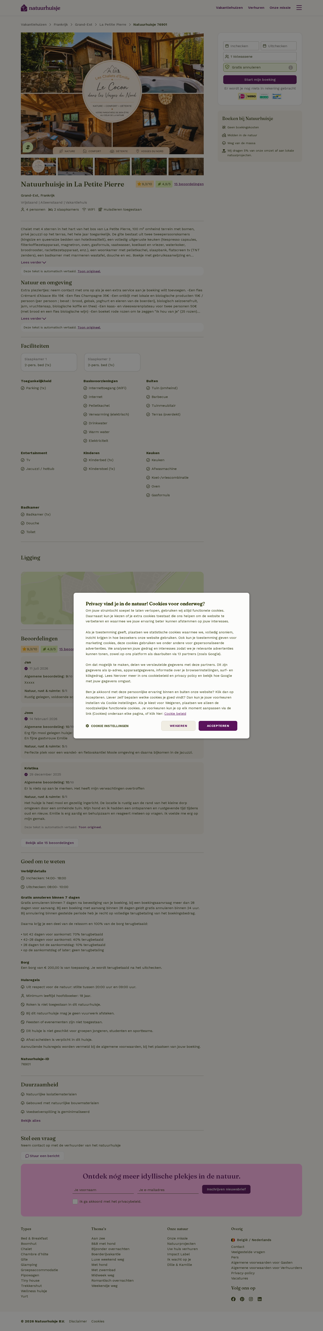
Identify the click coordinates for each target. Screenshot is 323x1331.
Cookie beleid (175, 714)
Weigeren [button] (178, 725)
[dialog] (161, 665)
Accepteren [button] (218, 725)
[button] (107, 725)
